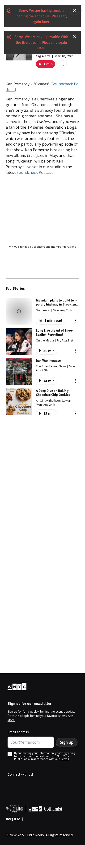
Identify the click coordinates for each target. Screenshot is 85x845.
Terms (64, 759)
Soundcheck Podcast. (35, 172)
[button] (42, 311)
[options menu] (63, 64)
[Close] (74, 10)
